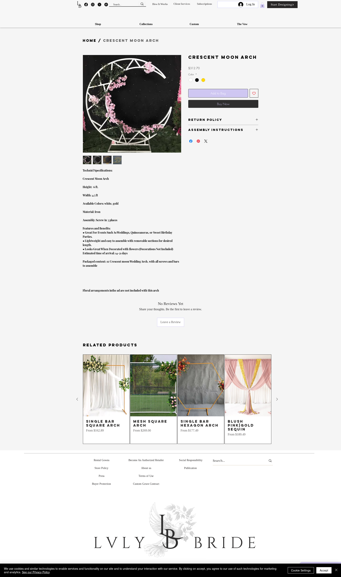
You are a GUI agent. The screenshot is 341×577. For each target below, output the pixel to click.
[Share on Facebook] (190, 141)
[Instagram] (93, 4)
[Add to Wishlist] (254, 93)
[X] (99, 4)
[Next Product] (277, 399)
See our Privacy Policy (36, 572)
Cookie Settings (301, 570)
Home (89, 40)
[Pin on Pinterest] (198, 141)
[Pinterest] (106, 4)
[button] (160, 4)
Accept (324, 570)
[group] (177, 399)
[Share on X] (205, 141)
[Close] (336, 570)
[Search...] (142, 3)
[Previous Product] (77, 399)
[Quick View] (106, 386)
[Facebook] (86, 4)
